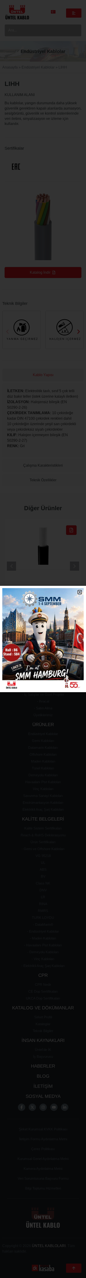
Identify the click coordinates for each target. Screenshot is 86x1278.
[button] (79, 592)
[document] (43, 639)
